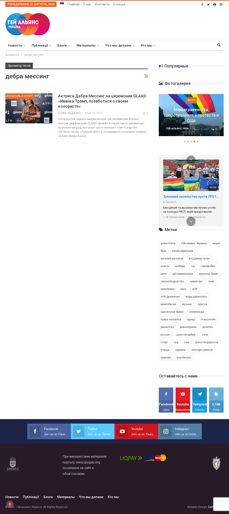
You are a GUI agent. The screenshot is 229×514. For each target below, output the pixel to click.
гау (193, 266)
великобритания (182, 251)
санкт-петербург (186, 334)
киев (211, 281)
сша (186, 342)
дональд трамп (208, 273)
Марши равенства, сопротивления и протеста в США (191, 115)
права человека (171, 319)
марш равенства (196, 296)
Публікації (40, 45)
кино (183, 289)
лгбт (194, 289)
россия (165, 334)
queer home (168, 243)
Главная (73, 4)
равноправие (188, 327)
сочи (205, 334)
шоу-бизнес (184, 357)
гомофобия (208, 266)
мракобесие (168, 304)
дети (164, 273)
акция (216, 243)
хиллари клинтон (202, 349)
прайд (191, 319)
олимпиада (196, 311)
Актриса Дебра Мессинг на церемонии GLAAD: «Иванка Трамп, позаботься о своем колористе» (102, 101)
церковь (166, 357)
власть (165, 266)
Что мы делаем (118, 45)
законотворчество (172, 281)
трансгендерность (206, 342)
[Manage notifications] (9, 504)
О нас (87, 4)
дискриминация (182, 273)
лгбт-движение (170, 296)
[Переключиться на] (62, 3)
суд (176, 342)
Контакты (102, 4)
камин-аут (196, 281)
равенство (167, 327)
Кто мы (146, 45)
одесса (202, 304)
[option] (191, 117)
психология (208, 319)
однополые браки (172, 311)
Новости (15, 45)
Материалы (86, 45)
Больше (119, 4)
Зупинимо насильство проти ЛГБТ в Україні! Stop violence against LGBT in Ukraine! (191, 196)
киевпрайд (167, 289)
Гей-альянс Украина (194, 243)
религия (207, 327)
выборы (180, 266)
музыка (187, 304)
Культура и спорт (20, 96)
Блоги (62, 45)
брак (163, 251)
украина (180, 349)
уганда (165, 349)
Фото (191, 100)
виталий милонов (172, 258)
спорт (164, 342)
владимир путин (199, 258)
